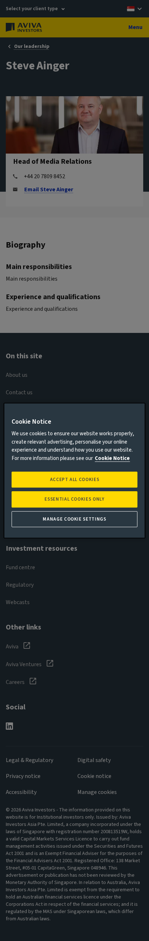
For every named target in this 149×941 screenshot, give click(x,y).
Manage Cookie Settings (74, 519)
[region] (74, 470)
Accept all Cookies (74, 479)
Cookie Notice (112, 458)
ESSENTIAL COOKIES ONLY (74, 499)
